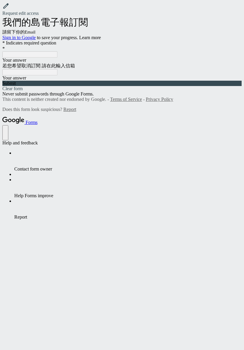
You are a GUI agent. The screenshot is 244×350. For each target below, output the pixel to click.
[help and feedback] (5, 132)
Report (69, 109)
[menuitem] (128, 161)
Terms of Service (126, 99)
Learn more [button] (90, 37)
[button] (122, 9)
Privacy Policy (159, 99)
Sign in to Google (19, 37)
